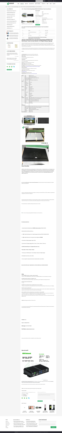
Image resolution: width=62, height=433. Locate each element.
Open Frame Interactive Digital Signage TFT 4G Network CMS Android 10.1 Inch (31, 412)
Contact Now (37, 24)
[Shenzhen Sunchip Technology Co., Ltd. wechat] (12, 67)
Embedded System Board (10, 10)
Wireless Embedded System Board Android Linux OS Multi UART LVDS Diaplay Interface (19, 424)
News (47, 3)
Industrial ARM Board (10, 26)
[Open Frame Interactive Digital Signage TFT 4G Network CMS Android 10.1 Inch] (31, 407)
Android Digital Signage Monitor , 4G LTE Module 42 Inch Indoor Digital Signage (52, 412)
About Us (26, 3)
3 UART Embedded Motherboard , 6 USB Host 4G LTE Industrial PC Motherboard (31, 424)
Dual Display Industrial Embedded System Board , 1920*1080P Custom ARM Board (32, 426)
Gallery (54, 3)
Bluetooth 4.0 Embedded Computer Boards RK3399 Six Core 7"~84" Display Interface (19, 422)
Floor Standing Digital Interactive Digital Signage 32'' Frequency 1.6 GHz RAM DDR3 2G (45, 412)
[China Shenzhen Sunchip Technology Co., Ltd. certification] (9, 46)
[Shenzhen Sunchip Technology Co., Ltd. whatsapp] (10, 67)
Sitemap (7, 427)
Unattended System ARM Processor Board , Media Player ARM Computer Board (19, 426)
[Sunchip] (26, 15)
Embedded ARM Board (10, 12)
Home (18, 3)
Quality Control (37, 3)
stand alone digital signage (26, 388)
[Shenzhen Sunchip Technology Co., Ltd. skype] (14, 67)
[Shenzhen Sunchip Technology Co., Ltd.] (10, 3)
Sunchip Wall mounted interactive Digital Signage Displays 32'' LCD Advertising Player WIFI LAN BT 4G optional (38, 412)
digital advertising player (32, 388)
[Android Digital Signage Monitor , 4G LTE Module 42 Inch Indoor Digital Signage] (52, 407)
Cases (50, 3)
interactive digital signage (38, 388)
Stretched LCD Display (10, 19)
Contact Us (43, 3)
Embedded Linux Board (10, 14)
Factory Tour (31, 3)
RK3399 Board (9, 24)
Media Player (9, 17)
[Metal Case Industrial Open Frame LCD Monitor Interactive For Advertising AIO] (7, 36)
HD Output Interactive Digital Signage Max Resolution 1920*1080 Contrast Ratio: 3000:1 (13, 39)
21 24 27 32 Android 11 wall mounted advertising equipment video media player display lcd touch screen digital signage (24, 412)
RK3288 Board (9, 28)
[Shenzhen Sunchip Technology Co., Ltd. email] (8, 67)
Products (22, 3)
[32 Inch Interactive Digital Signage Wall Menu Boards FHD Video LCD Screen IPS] (7, 33)
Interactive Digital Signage (14, 6)
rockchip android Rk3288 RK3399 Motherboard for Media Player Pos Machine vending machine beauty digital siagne (31, 422)
